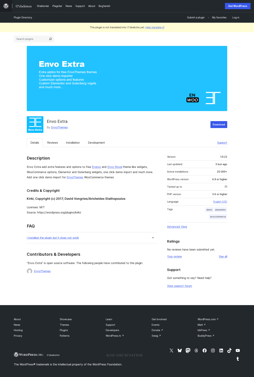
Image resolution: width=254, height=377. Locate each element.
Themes (64, 324)
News (17, 324)
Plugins (64, 330)
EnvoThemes (59, 127)
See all (223, 256)
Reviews (52, 142)
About (17, 319)
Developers (112, 330)
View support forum (179, 286)
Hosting (18, 330)
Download (219, 124)
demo (209, 209)
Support (222, 142)
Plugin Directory (23, 17)
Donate (157, 330)
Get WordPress (237, 6)
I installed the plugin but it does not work (53, 237)
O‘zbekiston (53, 355)
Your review (174, 256)
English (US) (220, 201)
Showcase (66, 319)
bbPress (204, 330)
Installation (73, 142)
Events (155, 324)
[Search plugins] (50, 39)
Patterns (64, 335)
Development (96, 142)
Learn (109, 319)
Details (34, 142)
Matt (202, 324)
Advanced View (177, 226)
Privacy (18, 335)
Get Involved (159, 319)
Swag (156, 335)
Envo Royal (114, 167)
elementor (220, 209)
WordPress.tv (115, 335)
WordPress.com (208, 319)
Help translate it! (154, 27)
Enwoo (96, 167)
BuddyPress (206, 335)
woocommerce (218, 216)
